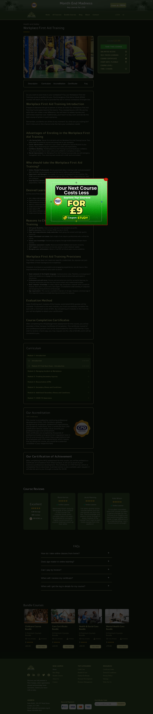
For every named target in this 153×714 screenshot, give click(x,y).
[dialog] (76, 201)
